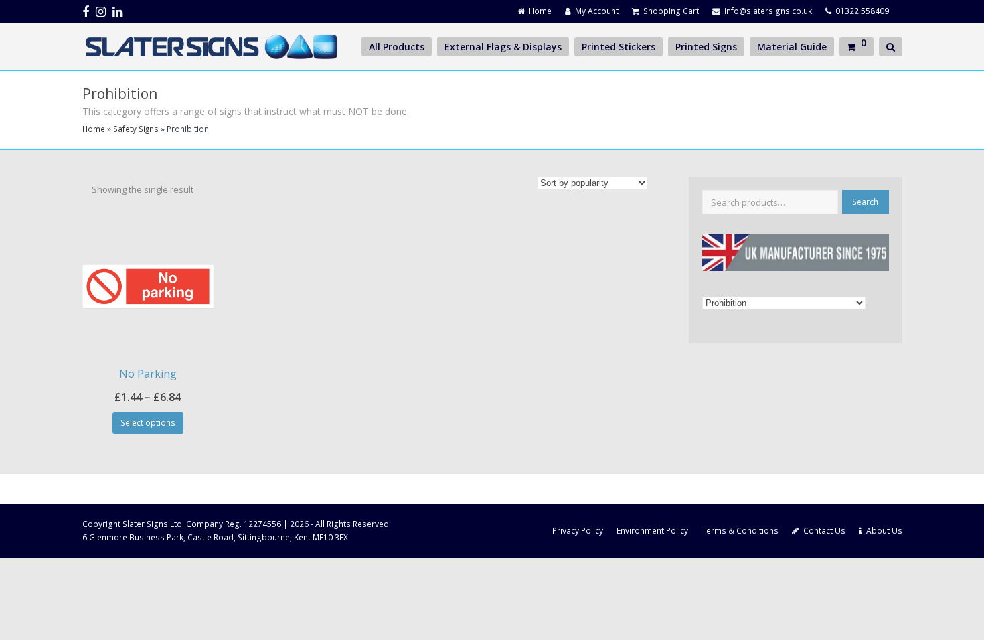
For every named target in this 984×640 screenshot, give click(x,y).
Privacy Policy (577, 530)
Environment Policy (652, 530)
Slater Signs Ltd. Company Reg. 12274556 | (206, 524)
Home (93, 128)
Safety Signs (136, 128)
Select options (147, 422)
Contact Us (824, 530)
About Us (884, 530)
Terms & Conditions (740, 530)
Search (865, 202)
